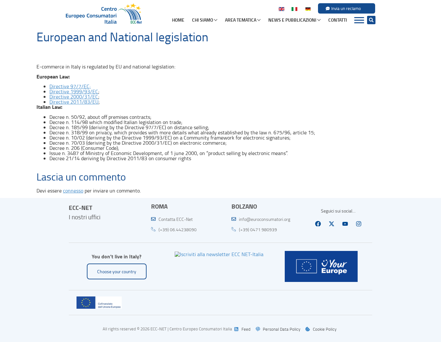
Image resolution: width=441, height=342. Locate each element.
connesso (73, 190)
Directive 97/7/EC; (70, 86)
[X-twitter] (331, 224)
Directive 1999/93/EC (73, 91)
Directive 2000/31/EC (73, 96)
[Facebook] (318, 224)
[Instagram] (358, 224)
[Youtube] (345, 224)
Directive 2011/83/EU (73, 101)
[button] (371, 20)
